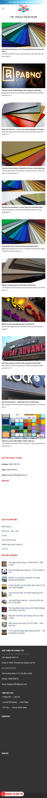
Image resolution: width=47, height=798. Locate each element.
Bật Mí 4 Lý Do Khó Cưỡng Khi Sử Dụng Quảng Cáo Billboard (24, 579)
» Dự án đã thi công (19, 707)
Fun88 (32, 795)
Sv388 (27, 795)
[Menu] (3, 8)
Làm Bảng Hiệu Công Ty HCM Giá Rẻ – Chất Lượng (26, 563)
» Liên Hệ (16, 697)
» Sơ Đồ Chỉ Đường (9, 702)
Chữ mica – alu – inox (10, 531)
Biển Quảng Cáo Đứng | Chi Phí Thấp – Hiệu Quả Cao (26, 624)
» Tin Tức (5, 707)
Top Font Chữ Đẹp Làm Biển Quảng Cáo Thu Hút (26, 594)
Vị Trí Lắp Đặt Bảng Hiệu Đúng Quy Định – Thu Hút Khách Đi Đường (27, 632)
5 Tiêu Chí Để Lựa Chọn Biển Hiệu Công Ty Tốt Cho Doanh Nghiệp (27, 586)
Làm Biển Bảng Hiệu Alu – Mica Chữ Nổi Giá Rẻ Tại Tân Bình (26, 601)
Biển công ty (6, 527)
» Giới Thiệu (23, 702)
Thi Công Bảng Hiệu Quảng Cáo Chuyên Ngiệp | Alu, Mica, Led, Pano (27, 609)
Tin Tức (5, 549)
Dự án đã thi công (9, 540)
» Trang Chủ (6, 697)
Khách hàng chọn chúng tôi (12, 544)
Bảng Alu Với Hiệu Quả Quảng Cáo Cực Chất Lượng (26, 617)
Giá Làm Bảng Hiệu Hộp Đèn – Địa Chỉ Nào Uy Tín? (27, 571)
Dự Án (4, 535)
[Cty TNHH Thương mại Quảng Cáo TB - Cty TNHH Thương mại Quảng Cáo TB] (23, 8)
